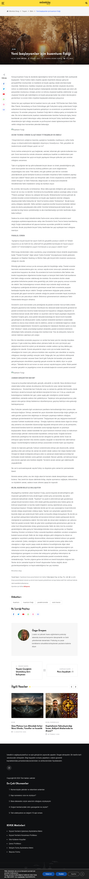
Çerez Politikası (15, 844)
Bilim (13, 722)
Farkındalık (54, 722)
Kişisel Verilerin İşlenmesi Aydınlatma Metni (25, 831)
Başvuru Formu (14, 852)
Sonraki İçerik (65, 669)
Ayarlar (73, 874)
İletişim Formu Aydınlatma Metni (21, 848)
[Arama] (86, 3)
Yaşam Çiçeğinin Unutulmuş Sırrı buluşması (23, 672)
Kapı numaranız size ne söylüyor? (23, 795)
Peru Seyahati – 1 (65, 672)
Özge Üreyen (21, 58)
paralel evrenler (42, 602)
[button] (71, 687)
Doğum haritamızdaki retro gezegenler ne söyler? (29, 807)
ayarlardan (21, 877)
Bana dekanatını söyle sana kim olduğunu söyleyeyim (31, 801)
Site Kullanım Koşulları (17, 839)
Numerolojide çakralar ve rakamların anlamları (28, 790)
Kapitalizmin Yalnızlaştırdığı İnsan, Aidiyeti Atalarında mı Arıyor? (59, 728)
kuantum (16, 602)
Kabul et (48, 874)
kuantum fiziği (28, 602)
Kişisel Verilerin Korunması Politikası (23, 835)
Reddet (61, 874)
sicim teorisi (56, 602)
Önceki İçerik (23, 666)
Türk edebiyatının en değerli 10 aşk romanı (26, 813)
